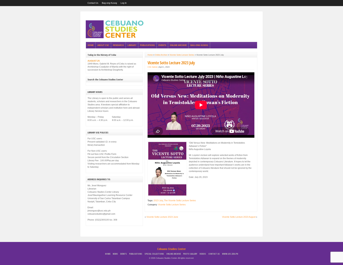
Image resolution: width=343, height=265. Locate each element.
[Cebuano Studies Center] (116, 37)
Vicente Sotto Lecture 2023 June (162, 217)
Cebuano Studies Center (171, 249)
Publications (147, 45)
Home (91, 45)
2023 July (158, 200)
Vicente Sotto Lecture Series (182, 55)
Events (162, 45)
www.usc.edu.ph (230, 253)
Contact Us (93, 3)
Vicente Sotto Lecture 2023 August (238, 217)
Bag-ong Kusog (109, 3)
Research (118, 45)
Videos (203, 253)
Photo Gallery (190, 253)
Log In (124, 3)
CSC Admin (152, 67)
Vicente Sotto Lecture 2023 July (171, 63)
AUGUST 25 (94, 61)
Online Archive (178, 45)
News (115, 253)
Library (132, 45)
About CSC (103, 45)
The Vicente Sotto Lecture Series (180, 200)
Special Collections (154, 253)
